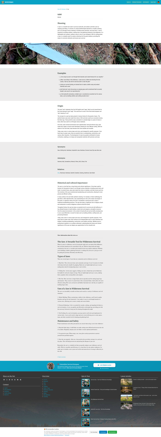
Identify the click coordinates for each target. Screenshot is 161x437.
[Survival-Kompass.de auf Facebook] (12, 380)
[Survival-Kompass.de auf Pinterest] (15, 380)
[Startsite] (8, 2)
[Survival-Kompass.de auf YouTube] (4, 380)
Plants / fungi (47, 388)
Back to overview (62, 357)
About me (153, 2)
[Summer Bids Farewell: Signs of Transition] (126, 382)
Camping (46, 391)
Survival (45, 379)
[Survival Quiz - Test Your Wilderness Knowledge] (85, 383)
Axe (58, 173)
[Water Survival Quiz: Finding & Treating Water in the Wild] (85, 422)
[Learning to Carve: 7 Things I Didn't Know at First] (126, 390)
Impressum (67, 435)
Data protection (7, 389)
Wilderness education (48, 389)
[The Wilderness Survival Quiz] (85, 403)
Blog (128, 2)
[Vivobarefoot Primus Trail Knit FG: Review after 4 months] (126, 406)
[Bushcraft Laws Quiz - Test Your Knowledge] (85, 412)
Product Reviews (136, 2)
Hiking (45, 393)
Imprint (5, 388)
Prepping (45, 386)
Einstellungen (103, 432)
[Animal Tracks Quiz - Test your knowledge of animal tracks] (85, 393)
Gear (45, 383)
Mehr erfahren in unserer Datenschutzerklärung (53, 435)
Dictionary (146, 2)
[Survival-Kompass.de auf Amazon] (18, 380)
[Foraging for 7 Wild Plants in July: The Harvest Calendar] (126, 398)
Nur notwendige (94, 432)
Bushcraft (46, 381)
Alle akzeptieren (112, 432)
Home (59, 9)
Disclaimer (6, 391)
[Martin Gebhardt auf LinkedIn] (9, 380)
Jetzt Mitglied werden (105, 365)
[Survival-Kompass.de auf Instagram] (7, 380)
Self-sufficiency (47, 395)
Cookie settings (7, 393)
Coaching (46, 396)
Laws (45, 384)
